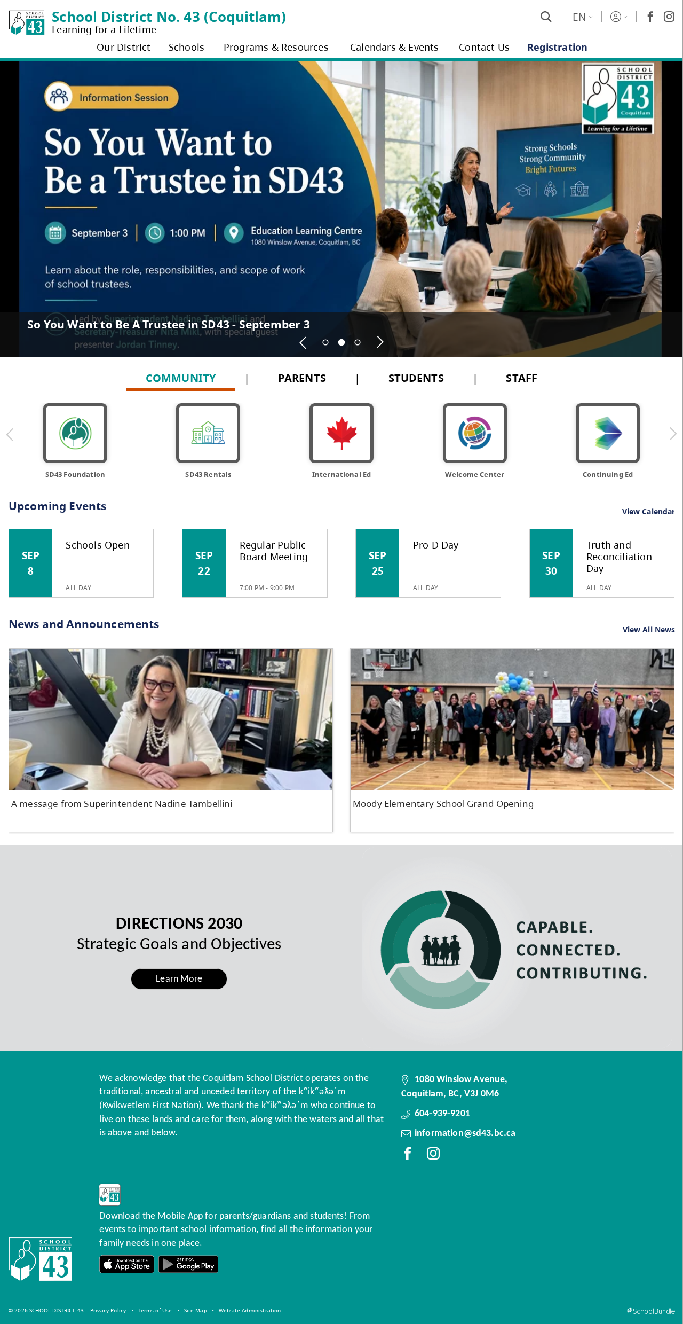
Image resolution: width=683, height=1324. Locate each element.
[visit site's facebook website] (407, 1155)
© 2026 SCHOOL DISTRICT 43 (46, 1310)
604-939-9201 (442, 1113)
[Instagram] (669, 16)
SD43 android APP (188, 1264)
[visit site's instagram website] (433, 1155)
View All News (649, 630)
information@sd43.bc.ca (465, 1133)
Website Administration (250, 1310)
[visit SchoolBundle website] (650, 1310)
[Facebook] (650, 16)
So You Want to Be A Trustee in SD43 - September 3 (168, 324)
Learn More (179, 979)
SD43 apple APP (127, 1264)
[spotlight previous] (303, 342)
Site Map (195, 1310)
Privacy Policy (108, 1310)
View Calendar (649, 511)
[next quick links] (673, 434)
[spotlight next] (380, 342)
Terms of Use (155, 1310)
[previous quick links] (10, 434)
